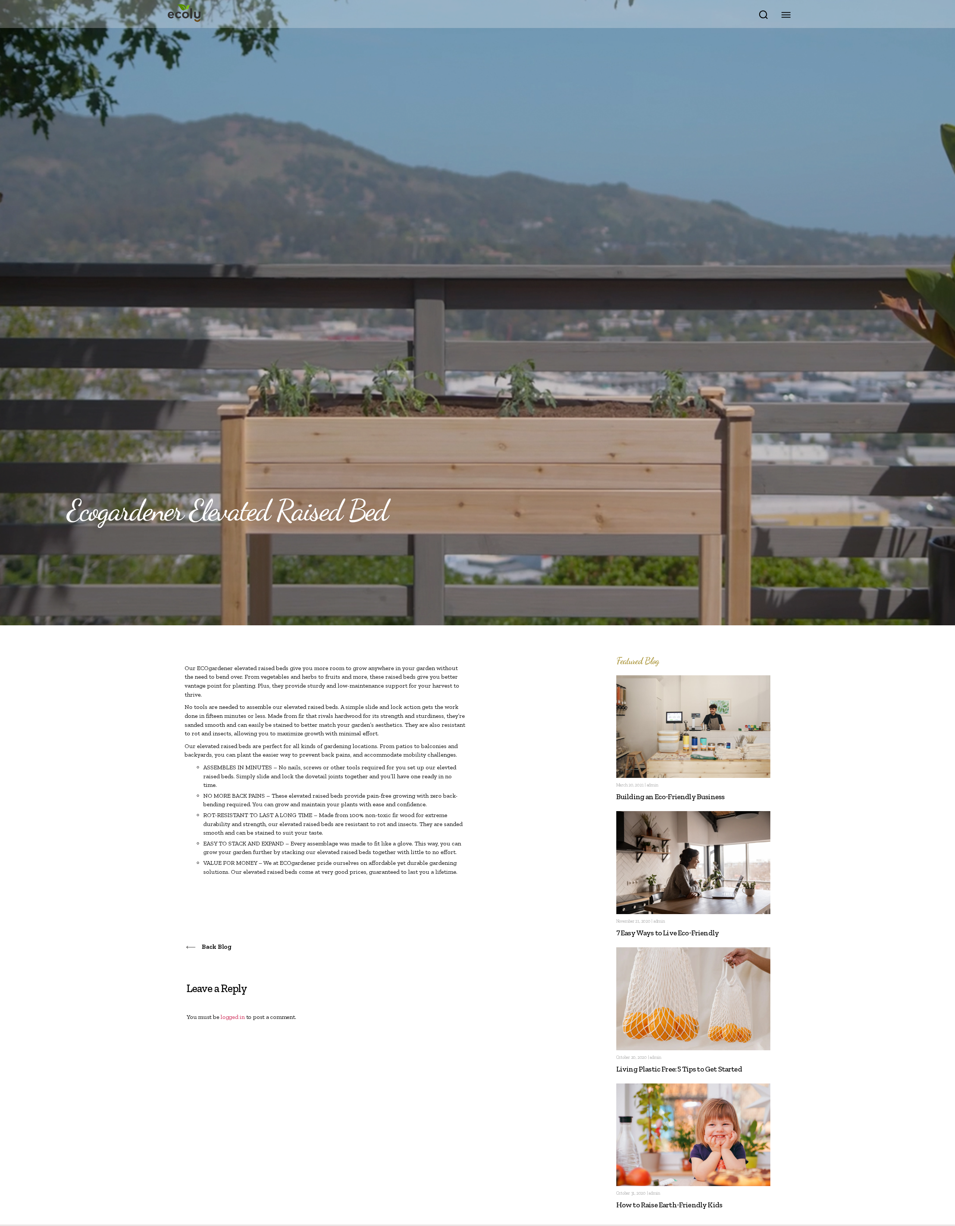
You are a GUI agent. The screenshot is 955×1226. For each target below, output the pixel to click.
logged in (232, 1016)
